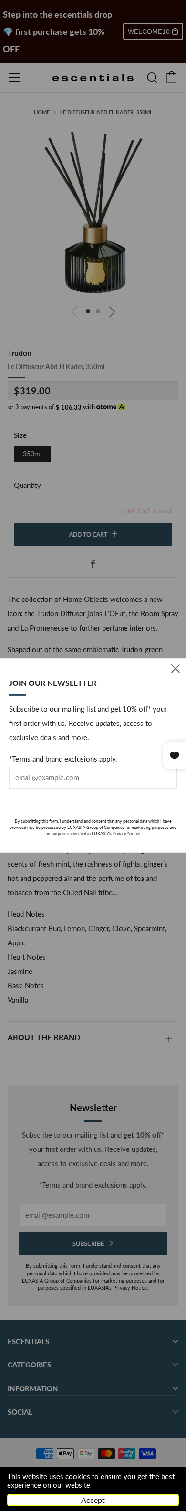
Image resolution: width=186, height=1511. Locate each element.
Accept (93, 1499)
